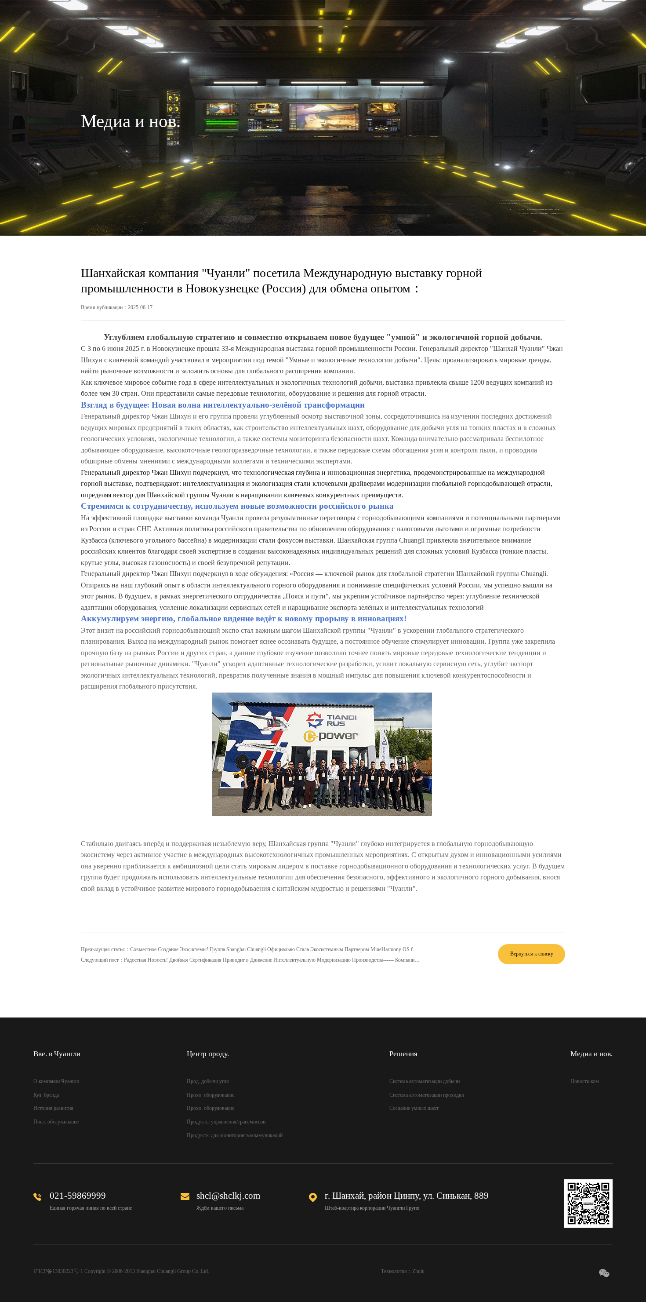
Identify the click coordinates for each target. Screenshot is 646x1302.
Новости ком (584, 1081)
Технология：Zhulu (403, 1271)
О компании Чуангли (56, 1081)
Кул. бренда (46, 1095)
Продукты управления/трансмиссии (226, 1122)
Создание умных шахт (414, 1108)
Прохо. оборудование (210, 1095)
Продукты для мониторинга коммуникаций (235, 1135)
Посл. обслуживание (56, 1122)
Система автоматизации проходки (426, 1095)
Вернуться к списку (531, 954)
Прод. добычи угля (208, 1081)
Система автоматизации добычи (424, 1081)
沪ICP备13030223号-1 (58, 1271)
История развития (53, 1108)
